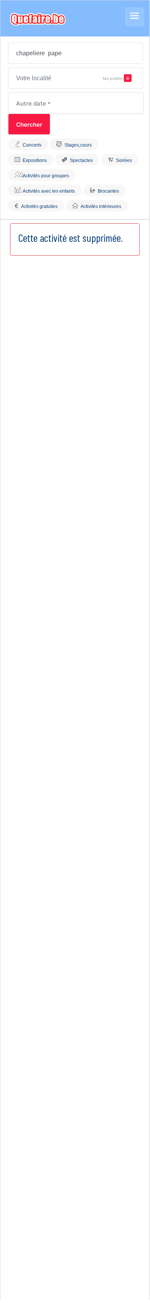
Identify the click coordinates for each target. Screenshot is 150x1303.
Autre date (31, 103)
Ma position (113, 78)
